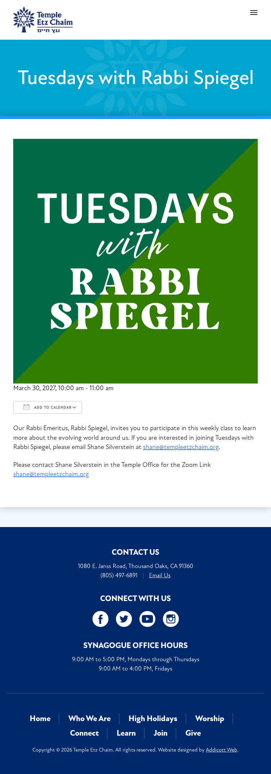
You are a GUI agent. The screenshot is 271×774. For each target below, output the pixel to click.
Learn (126, 733)
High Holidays (153, 718)
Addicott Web (221, 750)
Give (193, 733)
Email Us (160, 575)
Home (40, 718)
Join (161, 733)
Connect (84, 733)
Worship (209, 718)
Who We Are (89, 718)
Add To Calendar (52, 407)
